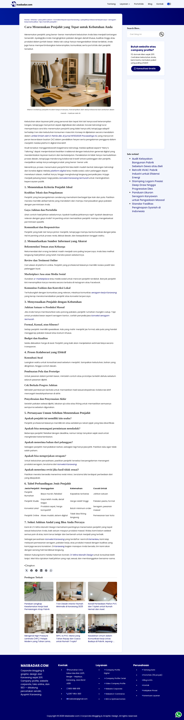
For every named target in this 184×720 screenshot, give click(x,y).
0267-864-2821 (74, 694)
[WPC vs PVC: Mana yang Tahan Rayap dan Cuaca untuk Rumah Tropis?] (70, 623)
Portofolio (139, 4)
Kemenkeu (93, 539)
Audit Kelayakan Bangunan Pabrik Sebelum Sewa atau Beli (147, 162)
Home (26, 20)
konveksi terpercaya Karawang (66, 20)
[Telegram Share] (36, 570)
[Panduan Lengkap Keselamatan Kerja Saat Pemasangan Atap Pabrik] (38, 591)
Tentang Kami (149, 670)
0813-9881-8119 (74, 688)
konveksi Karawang (67, 464)
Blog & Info (147, 680)
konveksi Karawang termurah (73, 178)
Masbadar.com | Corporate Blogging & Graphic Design (91, 715)
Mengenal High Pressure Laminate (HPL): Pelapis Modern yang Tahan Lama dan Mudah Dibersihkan (37, 638)
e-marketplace (41, 278)
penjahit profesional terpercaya (94, 20)
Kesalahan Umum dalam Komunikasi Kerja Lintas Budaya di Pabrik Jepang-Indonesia (100, 638)
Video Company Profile (115, 683)
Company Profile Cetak (116, 678)
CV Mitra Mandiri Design (81, 554)
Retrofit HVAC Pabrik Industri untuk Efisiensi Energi (145, 173)
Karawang (59, 546)
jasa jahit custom (45, 20)
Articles (34, 20)
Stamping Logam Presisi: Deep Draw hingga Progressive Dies (147, 184)
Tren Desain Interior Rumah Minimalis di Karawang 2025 (69, 605)
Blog (150, 4)
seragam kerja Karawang (104, 292)
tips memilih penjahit (48, 22)
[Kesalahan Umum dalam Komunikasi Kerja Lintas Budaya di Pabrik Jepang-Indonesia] (102, 623)
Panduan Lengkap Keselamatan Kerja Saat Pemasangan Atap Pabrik (37, 606)
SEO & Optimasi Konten (115, 699)
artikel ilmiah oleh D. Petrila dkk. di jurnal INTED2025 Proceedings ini (64, 135)
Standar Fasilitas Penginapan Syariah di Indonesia (146, 207)
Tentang (111, 4)
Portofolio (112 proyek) (152, 675)
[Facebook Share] (31, 570)
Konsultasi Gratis (146, 68)
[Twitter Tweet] (26, 570)
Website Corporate (114, 689)
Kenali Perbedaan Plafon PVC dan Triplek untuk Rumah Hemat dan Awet (102, 606)
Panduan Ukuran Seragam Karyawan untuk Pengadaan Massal (148, 196)
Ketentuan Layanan (151, 695)
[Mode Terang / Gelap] (169, 4)
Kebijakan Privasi (150, 690)
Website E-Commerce (115, 694)
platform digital (58, 170)
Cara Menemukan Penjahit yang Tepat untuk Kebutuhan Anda (68, 27)
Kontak (159, 4)
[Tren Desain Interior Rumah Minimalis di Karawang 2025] (70, 591)
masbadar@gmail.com (77, 699)
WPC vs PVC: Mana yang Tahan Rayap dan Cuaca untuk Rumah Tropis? (68, 638)
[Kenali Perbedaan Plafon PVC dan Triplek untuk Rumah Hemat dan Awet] (102, 591)
